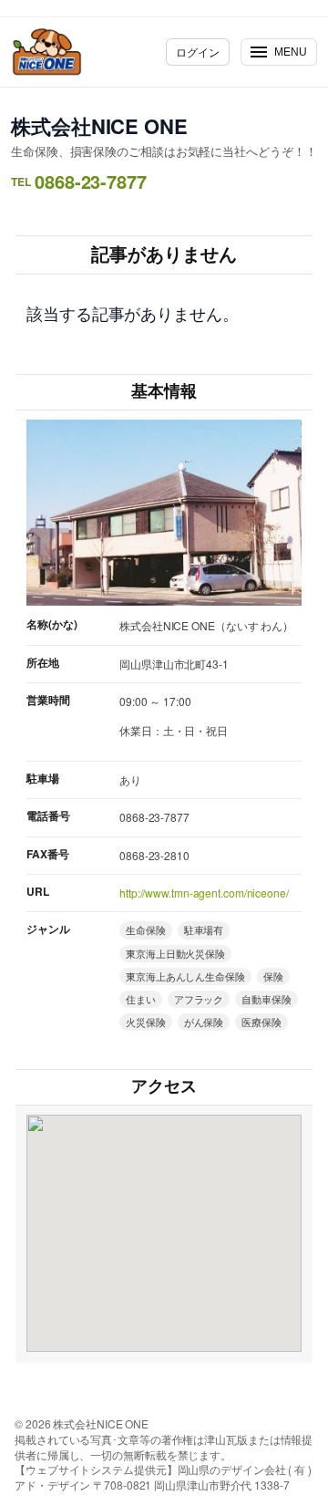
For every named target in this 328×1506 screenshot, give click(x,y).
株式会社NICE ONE (99, 126)
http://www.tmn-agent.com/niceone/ (204, 892)
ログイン (198, 51)
